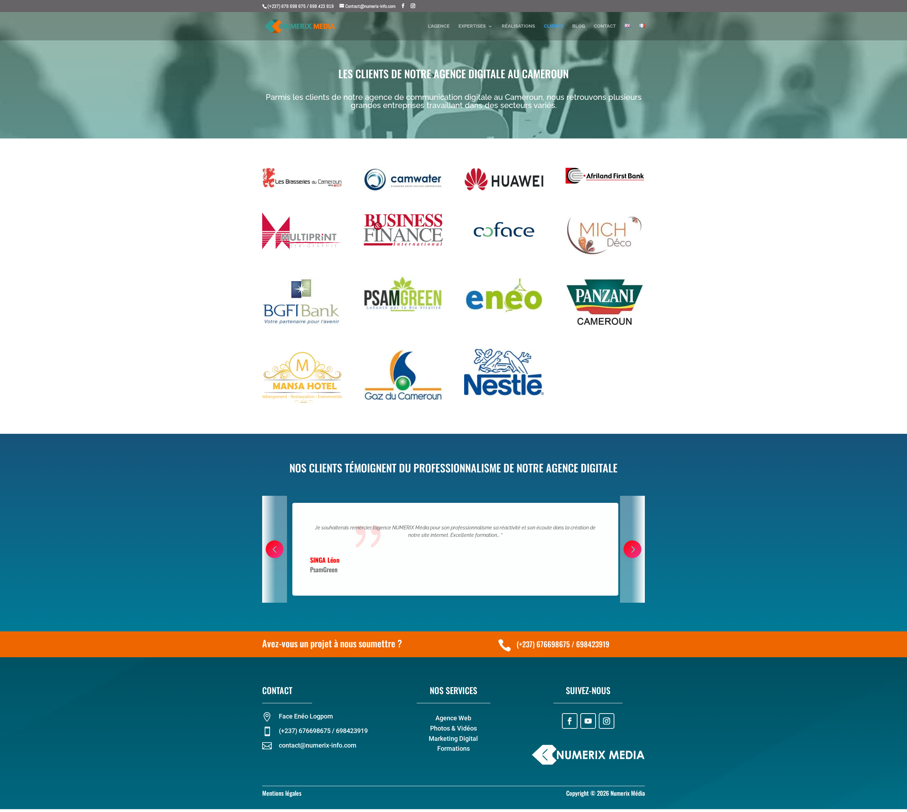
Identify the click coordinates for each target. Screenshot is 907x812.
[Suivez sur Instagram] (606, 721)
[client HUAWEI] (504, 189)
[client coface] (504, 244)
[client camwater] (403, 190)
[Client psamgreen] (403, 310)
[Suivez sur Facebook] (570, 721)
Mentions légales (282, 793)
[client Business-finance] (403, 245)
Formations (453, 748)
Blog (578, 26)
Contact (605, 26)
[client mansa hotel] (302, 403)
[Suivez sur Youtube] (588, 721)
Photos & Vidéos (453, 728)
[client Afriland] (604, 183)
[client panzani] (604, 326)
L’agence (439, 26)
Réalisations (518, 26)
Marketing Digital (453, 738)
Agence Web (453, 718)
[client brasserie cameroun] (302, 186)
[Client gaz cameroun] (403, 400)
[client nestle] (504, 395)
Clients (553, 26)
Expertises (472, 26)
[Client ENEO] (504, 312)
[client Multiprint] (302, 247)
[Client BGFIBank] (302, 325)
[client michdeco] (604, 253)
